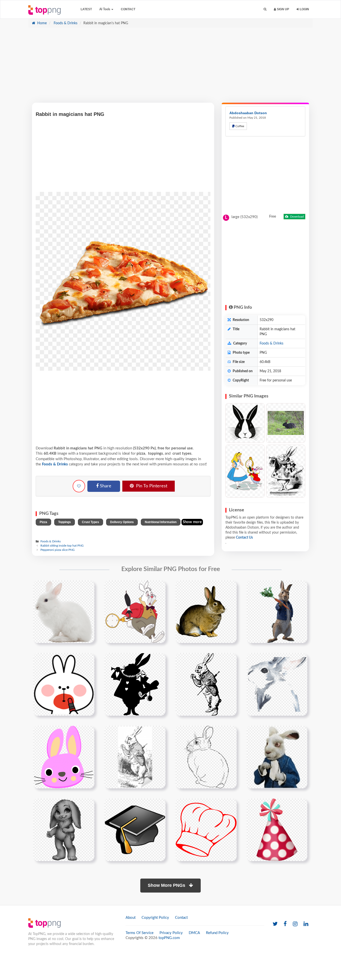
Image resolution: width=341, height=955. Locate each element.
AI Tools (105, 9)
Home (41, 23)
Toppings (64, 522)
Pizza (43, 522)
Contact (128, 9)
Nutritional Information (160, 522)
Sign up (282, 9)
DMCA (194, 933)
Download (296, 216)
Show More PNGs (167, 885)
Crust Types (90, 522)
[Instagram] (295, 924)
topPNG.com (169, 938)
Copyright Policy (155, 918)
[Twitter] (275, 924)
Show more (192, 522)
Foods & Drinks (65, 23)
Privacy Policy (171, 933)
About (131, 918)
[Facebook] (285, 924)
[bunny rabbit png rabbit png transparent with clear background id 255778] (206, 611)
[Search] (265, 9)
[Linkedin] (306, 924)
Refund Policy (217, 933)
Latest (86, 9)
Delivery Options (122, 522)
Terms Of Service (140, 933)
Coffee (239, 126)
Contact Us (244, 537)
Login (304, 9)
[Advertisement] (170, 68)
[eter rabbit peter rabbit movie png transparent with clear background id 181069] (277, 611)
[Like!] (79, 486)
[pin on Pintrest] (87, 587)
